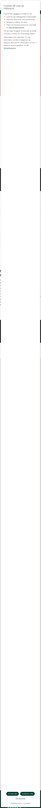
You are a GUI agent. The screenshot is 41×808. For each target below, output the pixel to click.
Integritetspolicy (10, 48)
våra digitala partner (16, 27)
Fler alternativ (20, 798)
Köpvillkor (26, 803)
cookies (16, 14)
